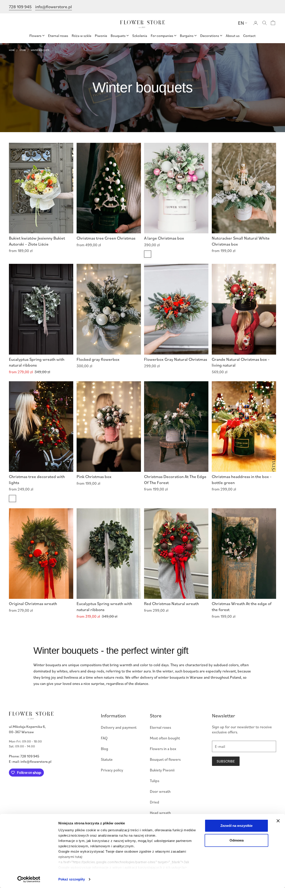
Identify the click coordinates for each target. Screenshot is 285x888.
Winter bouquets (40, 50)
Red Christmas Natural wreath (171, 603)
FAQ (104, 738)
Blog (104, 748)
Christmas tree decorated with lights (37, 479)
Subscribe (226, 761)
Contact (249, 35)
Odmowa (237, 840)
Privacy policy (112, 770)
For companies (162, 35)
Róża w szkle (81, 35)
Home (12, 50)
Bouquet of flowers (165, 759)
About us (233, 35)
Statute (107, 759)
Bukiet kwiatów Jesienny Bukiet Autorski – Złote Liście (37, 240)
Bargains (186, 35)
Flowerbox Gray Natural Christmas (175, 359)
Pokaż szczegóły (71, 879)
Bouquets (118, 35)
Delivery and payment (118, 727)
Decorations (209, 35)
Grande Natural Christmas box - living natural (241, 362)
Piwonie (101, 35)
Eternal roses (58, 35)
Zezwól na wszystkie (236, 825)
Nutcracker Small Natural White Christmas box (241, 240)
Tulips (154, 780)
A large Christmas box (164, 237)
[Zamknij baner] (278, 820)
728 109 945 (20, 6)
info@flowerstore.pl (53, 6)
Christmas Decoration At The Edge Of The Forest (175, 479)
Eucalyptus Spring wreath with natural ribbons (36, 362)
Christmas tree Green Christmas (106, 237)
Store (23, 50)
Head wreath (160, 812)
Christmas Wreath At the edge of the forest (241, 606)
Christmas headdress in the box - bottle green (242, 479)
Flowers (35, 35)
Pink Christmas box (94, 476)
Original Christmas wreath (33, 603)
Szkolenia (139, 35)
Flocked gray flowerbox (98, 359)
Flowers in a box (163, 748)
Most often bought (165, 738)
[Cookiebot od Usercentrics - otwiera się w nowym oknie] (28, 879)
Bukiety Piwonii (162, 770)
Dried (154, 802)
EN (241, 23)
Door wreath (160, 791)
